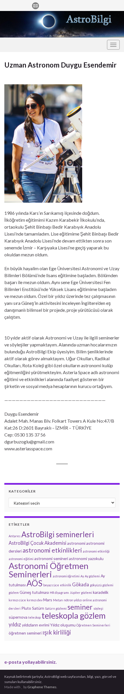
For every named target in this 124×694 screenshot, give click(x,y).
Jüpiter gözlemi (81, 592)
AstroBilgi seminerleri (57, 534)
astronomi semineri (51, 558)
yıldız (15, 624)
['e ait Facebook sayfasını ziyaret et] (7, 5)
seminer (80, 607)
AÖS (34, 583)
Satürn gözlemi (56, 608)
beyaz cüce (51, 585)
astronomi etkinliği (96, 551)
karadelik (100, 592)
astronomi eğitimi (21, 559)
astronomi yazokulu (86, 558)
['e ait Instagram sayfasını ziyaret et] (16, 5)
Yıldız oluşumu (63, 624)
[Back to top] (111, 681)
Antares (14, 536)
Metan (58, 600)
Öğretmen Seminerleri (93, 625)
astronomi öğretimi (66, 576)
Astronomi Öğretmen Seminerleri (49, 570)
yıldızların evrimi (35, 624)
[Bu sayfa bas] (115, 74)
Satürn (38, 608)
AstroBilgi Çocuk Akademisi (37, 543)
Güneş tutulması (34, 592)
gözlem (14, 592)
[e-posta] (35, 5)
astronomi (76, 543)
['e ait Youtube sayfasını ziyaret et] (25, 5)
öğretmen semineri (25, 632)
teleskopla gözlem (74, 615)
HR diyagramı (59, 592)
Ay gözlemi (92, 576)
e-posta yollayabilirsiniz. (30, 662)
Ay (82, 576)
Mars (47, 599)
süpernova (18, 617)
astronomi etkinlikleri (52, 550)
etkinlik (65, 585)
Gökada (80, 584)
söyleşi (98, 608)
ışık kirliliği (56, 632)
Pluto (26, 608)
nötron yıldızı (73, 600)
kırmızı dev (34, 600)
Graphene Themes (42, 687)
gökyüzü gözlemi (101, 585)
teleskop (34, 617)
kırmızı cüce (17, 600)
